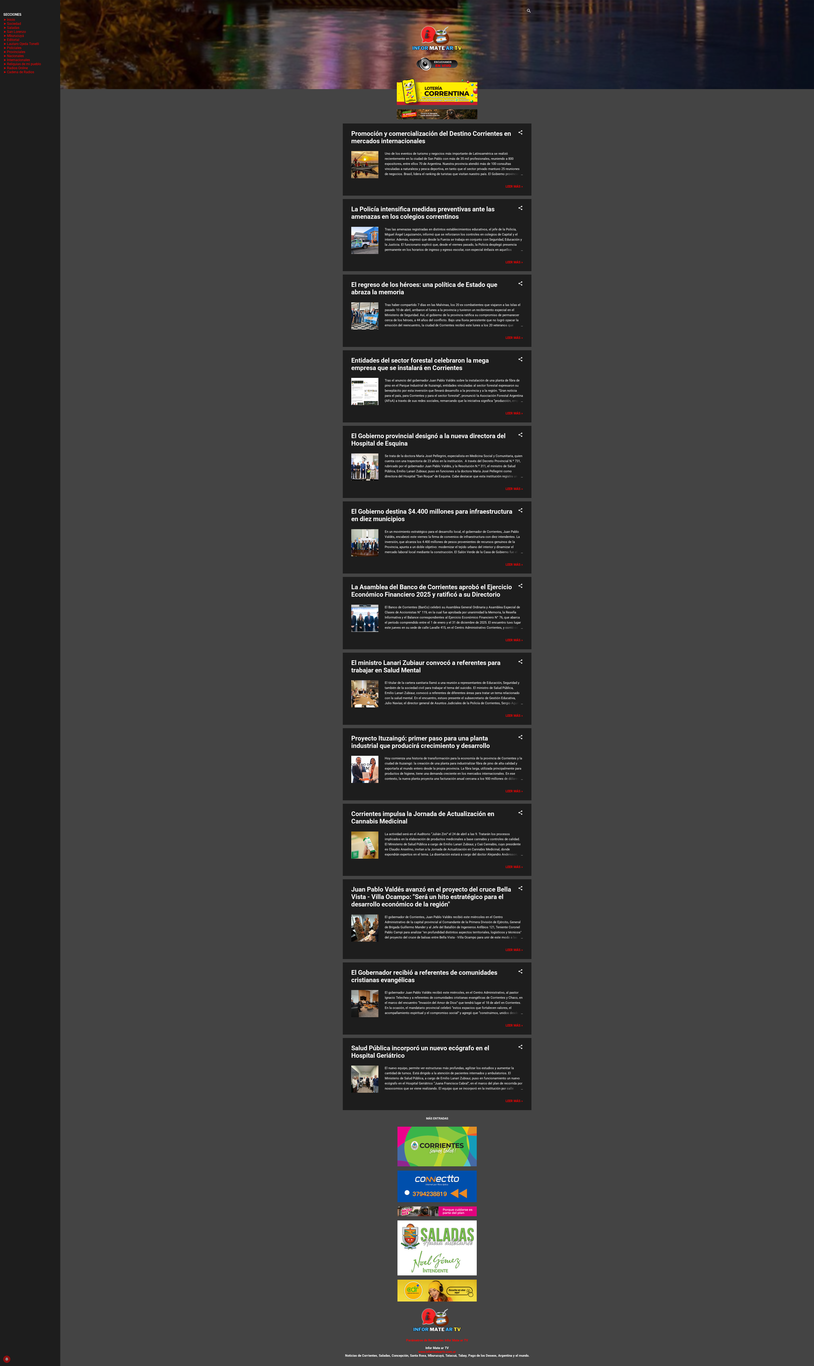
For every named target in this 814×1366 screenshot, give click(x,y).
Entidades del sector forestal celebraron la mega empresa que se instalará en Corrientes (420, 364)
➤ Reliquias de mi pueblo (22, 64)
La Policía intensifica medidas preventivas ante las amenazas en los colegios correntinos (423, 212)
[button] (520, 133)
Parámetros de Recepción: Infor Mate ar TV (437, 1340)
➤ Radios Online (15, 68)
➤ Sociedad (12, 24)
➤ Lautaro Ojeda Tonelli (21, 44)
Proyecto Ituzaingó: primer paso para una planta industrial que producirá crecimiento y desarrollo (420, 742)
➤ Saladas (11, 28)
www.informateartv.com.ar (437, 1352)
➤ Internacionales (16, 60)
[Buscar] (528, 11)
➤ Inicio (9, 20)
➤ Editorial (11, 40)
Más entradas (437, 1118)
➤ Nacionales (13, 56)
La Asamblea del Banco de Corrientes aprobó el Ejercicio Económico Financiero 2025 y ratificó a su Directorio (431, 590)
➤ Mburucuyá (13, 36)
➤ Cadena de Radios (18, 72)
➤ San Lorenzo (14, 32)
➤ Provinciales (14, 52)
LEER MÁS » (514, 186)
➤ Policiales (12, 48)
